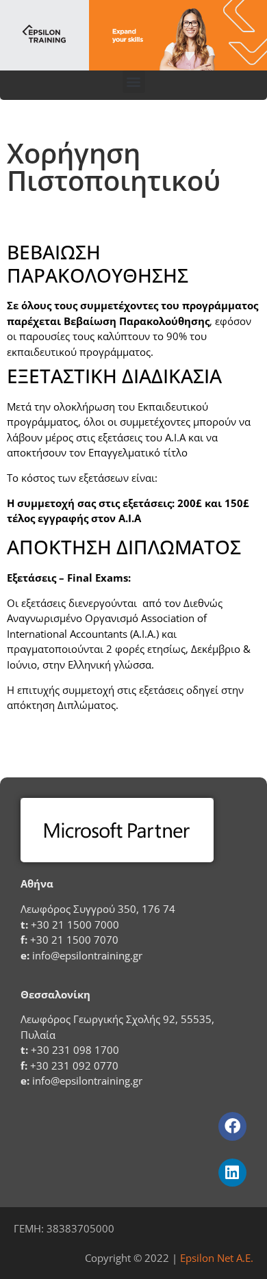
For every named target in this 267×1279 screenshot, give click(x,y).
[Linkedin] (232, 1173)
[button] (134, 81)
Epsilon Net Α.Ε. (216, 1258)
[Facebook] (232, 1126)
